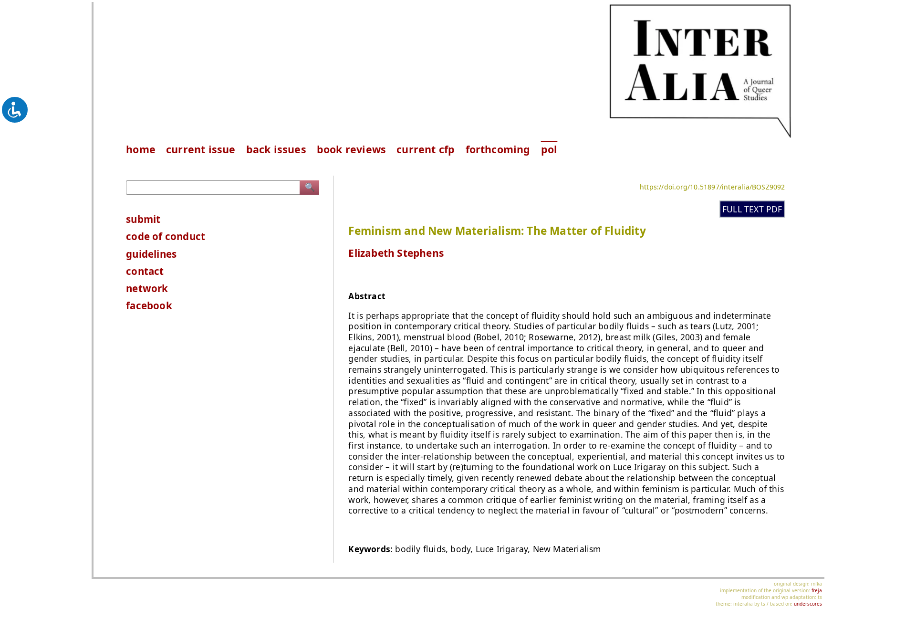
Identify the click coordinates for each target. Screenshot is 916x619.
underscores (808, 603)
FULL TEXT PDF (752, 209)
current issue (201, 149)
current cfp (425, 149)
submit (143, 219)
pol (549, 149)
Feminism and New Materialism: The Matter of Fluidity (496, 230)
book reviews (351, 149)
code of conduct (165, 236)
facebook (149, 305)
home (141, 149)
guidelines (151, 254)
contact (145, 271)
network (147, 288)
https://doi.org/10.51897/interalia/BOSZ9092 (712, 186)
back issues (276, 149)
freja (817, 590)
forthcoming (498, 149)
